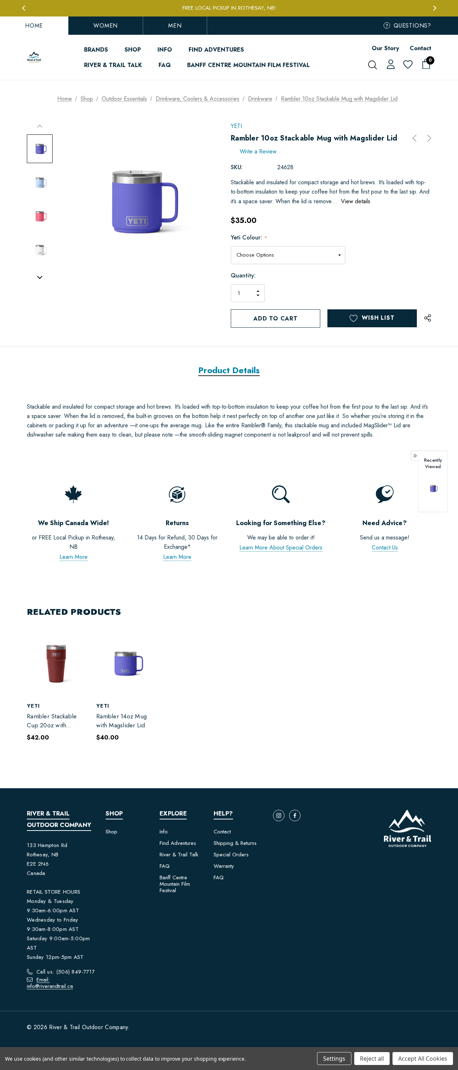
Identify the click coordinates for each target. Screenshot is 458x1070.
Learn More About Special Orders (280, 547)
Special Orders (231, 855)
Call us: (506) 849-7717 (65, 972)
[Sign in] (389, 64)
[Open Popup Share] (427, 318)
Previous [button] (23, 8)
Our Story (385, 48)
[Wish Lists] (407, 65)
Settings (334, 1058)
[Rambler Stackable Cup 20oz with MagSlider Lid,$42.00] (56, 663)
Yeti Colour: (249, 237)
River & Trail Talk (179, 855)
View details (355, 201)
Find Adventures (178, 843)
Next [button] (434, 8)
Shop (111, 832)
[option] (433, 493)
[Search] (372, 65)
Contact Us (385, 547)
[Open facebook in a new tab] (295, 815)
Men (174, 26)
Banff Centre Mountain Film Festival (175, 884)
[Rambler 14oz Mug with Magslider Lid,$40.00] (125, 663)
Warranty (224, 866)
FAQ (165, 866)
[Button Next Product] (426, 138)
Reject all (372, 1058)
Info (164, 832)
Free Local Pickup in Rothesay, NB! (229, 8)
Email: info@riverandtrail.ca (50, 983)
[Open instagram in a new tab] (278, 815)
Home (34, 26)
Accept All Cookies (422, 1058)
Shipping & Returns (235, 843)
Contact (420, 48)
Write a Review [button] (258, 151)
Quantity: (243, 275)
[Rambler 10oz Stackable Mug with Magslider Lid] (433, 488)
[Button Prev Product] (417, 138)
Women (105, 26)
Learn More (73, 557)
